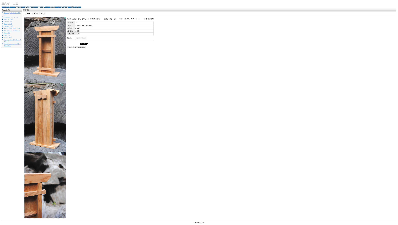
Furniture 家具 (8, 26)
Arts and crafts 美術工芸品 (12, 30)
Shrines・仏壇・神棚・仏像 (12, 28)
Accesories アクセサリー (11, 17)
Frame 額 (7, 35)
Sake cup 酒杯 (8, 19)
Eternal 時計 (8, 37)
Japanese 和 (8, 21)
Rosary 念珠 (8, 24)
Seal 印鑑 (7, 33)
